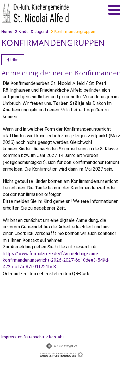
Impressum (12, 337)
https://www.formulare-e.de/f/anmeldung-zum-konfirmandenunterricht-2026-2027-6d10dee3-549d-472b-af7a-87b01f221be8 (56, 260)
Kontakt (56, 337)
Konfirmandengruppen (74, 31)
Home (6, 31)
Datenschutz (36, 337)
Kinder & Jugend (33, 31)
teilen (14, 60)
